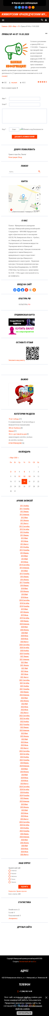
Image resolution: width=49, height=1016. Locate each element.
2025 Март (24, 804)
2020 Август (24, 642)
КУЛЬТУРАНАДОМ (15, 443)
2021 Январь (24, 656)
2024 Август (24, 784)
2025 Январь (24, 798)
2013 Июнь (24, 541)
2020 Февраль (24, 624)
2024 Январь (24, 763)
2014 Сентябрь (24, 565)
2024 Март (24, 769)
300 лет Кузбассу (15, 428)
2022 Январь (24, 692)
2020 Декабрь (24, 654)
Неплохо (14, 876)
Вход (20, 157)
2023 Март (24, 733)
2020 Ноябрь (24, 651)
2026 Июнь (24, 849)
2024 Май (24, 775)
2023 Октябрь (24, 754)
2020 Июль (24, 639)
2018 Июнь (24, 597)
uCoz (34, 961)
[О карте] (22, 325)
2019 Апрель (24, 612)
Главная (4, 26)
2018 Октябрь (24, 603)
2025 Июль (24, 816)
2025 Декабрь (24, 831)
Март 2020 (13, 458)
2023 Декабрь (24, 760)
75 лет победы (14, 419)
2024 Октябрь (24, 789)
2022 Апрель (24, 701)
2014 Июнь (24, 562)
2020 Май (24, 633)
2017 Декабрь (24, 582)
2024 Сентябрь (24, 787)
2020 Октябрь (24, 648)
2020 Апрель (24, 630)
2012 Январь (24, 512)
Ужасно (13, 882)
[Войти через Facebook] (22, 290)
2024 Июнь (24, 778)
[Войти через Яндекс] (26, 290)
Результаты (12, 891)
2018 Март (24, 588)
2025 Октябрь (24, 825)
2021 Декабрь (24, 689)
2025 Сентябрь (24, 822)
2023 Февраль (24, 730)
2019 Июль (24, 615)
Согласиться (24, 1013)
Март (15, 26)
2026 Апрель (24, 843)
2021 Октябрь (24, 683)
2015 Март (24, 571)
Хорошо (13, 873)
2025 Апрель (24, 807)
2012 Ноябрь (24, 532)
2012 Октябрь (24, 529)
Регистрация (13, 157)
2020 (10, 26)
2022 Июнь (24, 707)
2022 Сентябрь (24, 716)
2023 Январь (24, 727)
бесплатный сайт (25, 961)
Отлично (14, 871)
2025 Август (24, 819)
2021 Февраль (24, 659)
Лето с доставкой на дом (18, 434)
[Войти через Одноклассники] (34, 290)
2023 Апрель (24, 736)
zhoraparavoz (13, 918)
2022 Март (24, 698)
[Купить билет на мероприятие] (22, 334)
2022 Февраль (24, 695)
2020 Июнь (24, 636)
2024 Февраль (24, 766)
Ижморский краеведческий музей (24, 14)
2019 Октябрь (24, 618)
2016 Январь (24, 577)
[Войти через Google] (30, 290)
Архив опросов (22, 891)
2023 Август (24, 748)
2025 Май (24, 810)
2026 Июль (24, 852)
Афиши (11, 431)
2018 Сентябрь (24, 600)
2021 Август (24, 677)
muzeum (14, 83)
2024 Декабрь (24, 795)
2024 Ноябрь (24, 792)
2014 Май (24, 559)
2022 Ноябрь (24, 721)
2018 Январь (24, 585)
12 (24, 476)
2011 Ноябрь (24, 506)
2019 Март (24, 609)
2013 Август (24, 544)
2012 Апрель (24, 520)
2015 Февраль (24, 568)
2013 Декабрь (24, 550)
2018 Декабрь (24, 606)
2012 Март (24, 518)
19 (18, 26)
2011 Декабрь (24, 509)
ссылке (4, 76)
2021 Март (24, 662)
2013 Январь (24, 535)
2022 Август (24, 713)
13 (29, 476)
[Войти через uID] (15, 290)
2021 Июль (24, 674)
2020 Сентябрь (24, 645)
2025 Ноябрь (24, 828)
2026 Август (24, 854)
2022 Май (24, 704)
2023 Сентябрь (24, 751)
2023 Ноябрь (24, 757)
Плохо (13, 879)
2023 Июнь (24, 742)
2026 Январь (24, 834)
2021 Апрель (24, 665)
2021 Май (24, 668)
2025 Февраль (24, 801)
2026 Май (24, 846)
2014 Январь (24, 553)
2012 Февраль (24, 515)
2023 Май (24, 739)
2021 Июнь (24, 671)
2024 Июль (24, 781)
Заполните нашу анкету (17, 360)
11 (19, 476)
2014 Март (24, 556)
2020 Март (24, 627)
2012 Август (24, 523)
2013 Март (24, 538)
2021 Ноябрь (24, 686)
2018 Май (24, 594)
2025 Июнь (24, 813)
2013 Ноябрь (24, 547)
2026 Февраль (24, 837)
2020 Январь (24, 621)
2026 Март (24, 840)
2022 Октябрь (24, 718)
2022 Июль (24, 710)
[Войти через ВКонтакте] (18, 290)
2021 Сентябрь (24, 680)
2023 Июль (24, 745)
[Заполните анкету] (32, 360)
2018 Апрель (24, 591)
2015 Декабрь (24, 574)
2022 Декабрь (24, 724)
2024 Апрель (24, 772)
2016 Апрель (24, 580)
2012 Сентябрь (24, 526)
